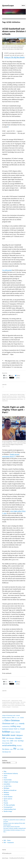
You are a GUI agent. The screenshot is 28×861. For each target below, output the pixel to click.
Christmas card (8, 723)
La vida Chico (7, 786)
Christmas (15, 720)
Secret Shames (8, 796)
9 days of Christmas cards (8, 715)
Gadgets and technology (11, 782)
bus (16, 717)
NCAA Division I (14, 397)
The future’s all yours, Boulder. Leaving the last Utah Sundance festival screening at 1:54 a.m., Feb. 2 (14, 830)
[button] (14, 41)
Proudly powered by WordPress (16, 858)
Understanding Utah (7, 702)
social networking (9, 745)
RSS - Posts (7, 840)
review (15, 740)
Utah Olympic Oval (6, 751)
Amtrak (18, 715)
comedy (21, 723)
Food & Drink (7, 780)
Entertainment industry (11, 773)
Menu (23, 5)
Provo (7, 740)
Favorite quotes (7, 825)
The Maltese (5, 749)
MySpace (19, 735)
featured (10, 729)
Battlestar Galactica (6, 717)
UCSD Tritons (20, 399)
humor (13, 732)
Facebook (5, 729)
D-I (7, 703)
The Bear (19, 745)
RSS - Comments (9, 842)
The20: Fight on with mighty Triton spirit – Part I (13, 410)
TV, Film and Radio (9, 805)
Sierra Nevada (5, 743)
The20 (20, 700)
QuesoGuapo (8, 6)
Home (4, 849)
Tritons (19, 397)
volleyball (8, 707)
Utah (21, 749)
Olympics (18, 738)
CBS (3, 720)
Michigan (6, 788)
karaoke (6, 735)
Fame (5, 777)
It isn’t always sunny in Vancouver (11, 826)
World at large (20, 394)
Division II (18, 703)
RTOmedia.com (6, 853)
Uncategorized (8, 807)
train (11, 749)
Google (22, 729)
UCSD (7, 399)
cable (18, 717)
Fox (18, 729)
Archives (4, 760)
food (15, 729)
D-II (9, 703)
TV (14, 748)
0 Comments (15, 707)
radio (11, 741)
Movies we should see (10, 790)
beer (13, 717)
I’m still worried (7, 270)
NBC (4, 738)
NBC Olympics (10, 738)
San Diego (21, 741)
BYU (22, 702)
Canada (22, 717)
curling (13, 726)
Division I (15, 396)
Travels (6, 803)
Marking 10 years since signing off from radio (14, 823)
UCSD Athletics (12, 399)
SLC (11, 743)
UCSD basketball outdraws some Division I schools (14, 31)
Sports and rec (13, 394)
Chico (7, 720)
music (13, 735)
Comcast (16, 723)
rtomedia (6, 794)
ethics (5, 775)
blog (5, 771)
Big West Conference (7, 396)
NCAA (8, 397)
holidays (6, 732)
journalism (7, 784)
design (19, 726)
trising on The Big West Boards (14, 57)
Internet (17, 732)
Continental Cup (6, 726)
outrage (4, 740)
